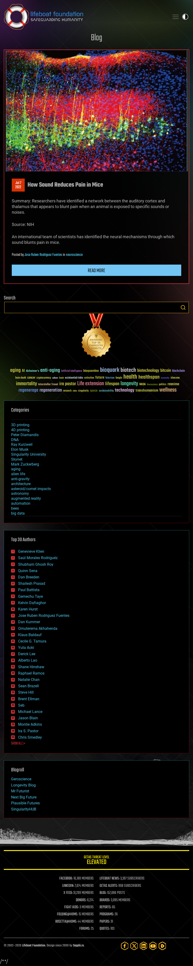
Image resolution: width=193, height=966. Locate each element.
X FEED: (68, 893)
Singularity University (28, 454)
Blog (96, 38)
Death (61, 378)
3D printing (20, 425)
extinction (89, 378)
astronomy (20, 493)
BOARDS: (105, 900)
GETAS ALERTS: (109, 886)
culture (55, 378)
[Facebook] (125, 946)
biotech (128, 370)
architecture (21, 484)
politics (162, 384)
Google (119, 378)
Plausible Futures (25, 803)
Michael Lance (30, 711)
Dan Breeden (28, 577)
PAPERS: (105, 922)
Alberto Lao (27, 660)
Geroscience (21, 779)
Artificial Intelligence (71, 371)
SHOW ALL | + (18, 744)
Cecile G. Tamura (32, 641)
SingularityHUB (23, 809)
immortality (26, 384)
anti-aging (50, 370)
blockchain (178, 371)
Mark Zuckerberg (25, 464)
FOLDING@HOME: (67, 914)
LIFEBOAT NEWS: (110, 879)
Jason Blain (28, 718)
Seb (21, 705)
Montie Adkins (30, 724)
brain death (20, 378)
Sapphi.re (78, 945)
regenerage (28, 390)
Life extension (90, 384)
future (99, 377)
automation (20, 503)
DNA (15, 440)
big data (18, 513)
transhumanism (147, 390)
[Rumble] (162, 946)
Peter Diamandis (25, 435)
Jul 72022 (18, 185)
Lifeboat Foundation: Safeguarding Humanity (85, 17)
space (94, 391)
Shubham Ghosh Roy (35, 564)
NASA (142, 384)
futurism (109, 378)
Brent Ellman (28, 699)
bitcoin (165, 370)
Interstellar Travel (48, 384)
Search (183, 307)
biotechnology (148, 370)
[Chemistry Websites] (96, 337)
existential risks (74, 378)
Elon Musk (19, 449)
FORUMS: (84, 929)
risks (75, 390)
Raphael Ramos (31, 673)
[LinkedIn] (143, 946)
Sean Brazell (28, 686)
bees (15, 508)
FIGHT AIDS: (71, 907)
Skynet (16, 459)
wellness (168, 390)
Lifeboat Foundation (33, 945)
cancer (31, 378)
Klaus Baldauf (30, 635)
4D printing (20, 430)
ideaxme (175, 378)
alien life (18, 474)
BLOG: (103, 893)
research (67, 391)
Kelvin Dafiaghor (32, 603)
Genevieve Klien (31, 551)
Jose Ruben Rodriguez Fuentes (43, 255)
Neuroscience (152, 385)
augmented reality (26, 498)
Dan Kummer (29, 622)
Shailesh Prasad (31, 583)
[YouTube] (153, 946)
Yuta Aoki (26, 647)
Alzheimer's (32, 371)
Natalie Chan (29, 679)
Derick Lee (26, 654)
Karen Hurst (28, 609)
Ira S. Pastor (28, 731)
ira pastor (67, 384)
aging (15, 370)
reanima (173, 384)
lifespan (112, 384)
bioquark (109, 370)
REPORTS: (105, 907)
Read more (96, 271)
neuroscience (74, 255)
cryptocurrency (43, 378)
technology (124, 390)
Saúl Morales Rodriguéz (38, 558)
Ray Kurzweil (21, 444)
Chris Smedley (30, 737)
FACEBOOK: (66, 879)
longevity (129, 384)
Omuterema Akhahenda (37, 628)
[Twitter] (134, 946)
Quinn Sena (27, 571)
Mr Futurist (20, 791)
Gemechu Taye (30, 596)
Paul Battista (29, 590)
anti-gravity (20, 479)
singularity (83, 391)
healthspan (149, 377)
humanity (165, 378)
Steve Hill (26, 692)
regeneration (51, 390)
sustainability (106, 391)
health (130, 377)
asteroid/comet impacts (31, 489)
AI (23, 371)
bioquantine (91, 371)
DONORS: (81, 900)
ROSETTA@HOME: (66, 922)
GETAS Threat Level (96, 860)
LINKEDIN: (68, 886)
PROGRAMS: (107, 914)
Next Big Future (23, 797)
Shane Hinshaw (31, 667)
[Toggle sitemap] (176, 17)
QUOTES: (105, 929)
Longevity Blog (23, 785)
